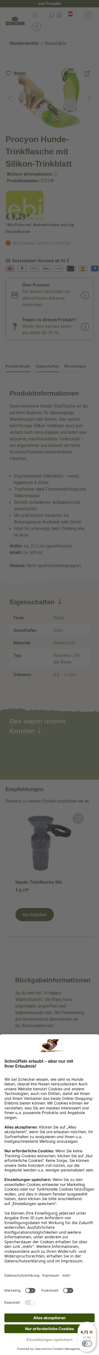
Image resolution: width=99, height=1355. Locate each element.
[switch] (87, 1344)
